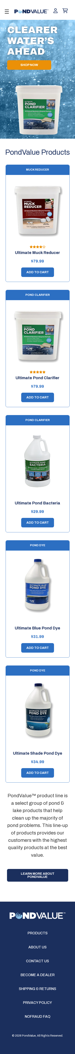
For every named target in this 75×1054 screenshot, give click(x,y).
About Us (37, 947)
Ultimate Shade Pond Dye (37, 753)
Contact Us (37, 961)
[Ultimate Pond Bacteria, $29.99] (38, 460)
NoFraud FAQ (37, 1017)
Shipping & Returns (37, 989)
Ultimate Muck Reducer (37, 252)
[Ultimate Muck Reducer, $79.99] (38, 210)
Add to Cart (37, 272)
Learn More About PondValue (37, 875)
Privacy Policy (37, 1003)
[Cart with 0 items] (65, 11)
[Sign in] (55, 11)
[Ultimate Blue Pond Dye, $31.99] (38, 586)
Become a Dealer (38, 975)
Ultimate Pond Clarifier (37, 378)
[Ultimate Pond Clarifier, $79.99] (38, 335)
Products (38, 933)
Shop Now (29, 65)
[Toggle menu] (6, 11)
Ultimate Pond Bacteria (37, 503)
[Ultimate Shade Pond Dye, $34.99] (38, 711)
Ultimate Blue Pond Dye (37, 628)
